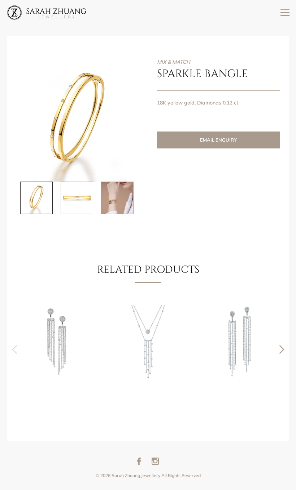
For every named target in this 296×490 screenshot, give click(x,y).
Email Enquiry (218, 140)
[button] (281, 349)
